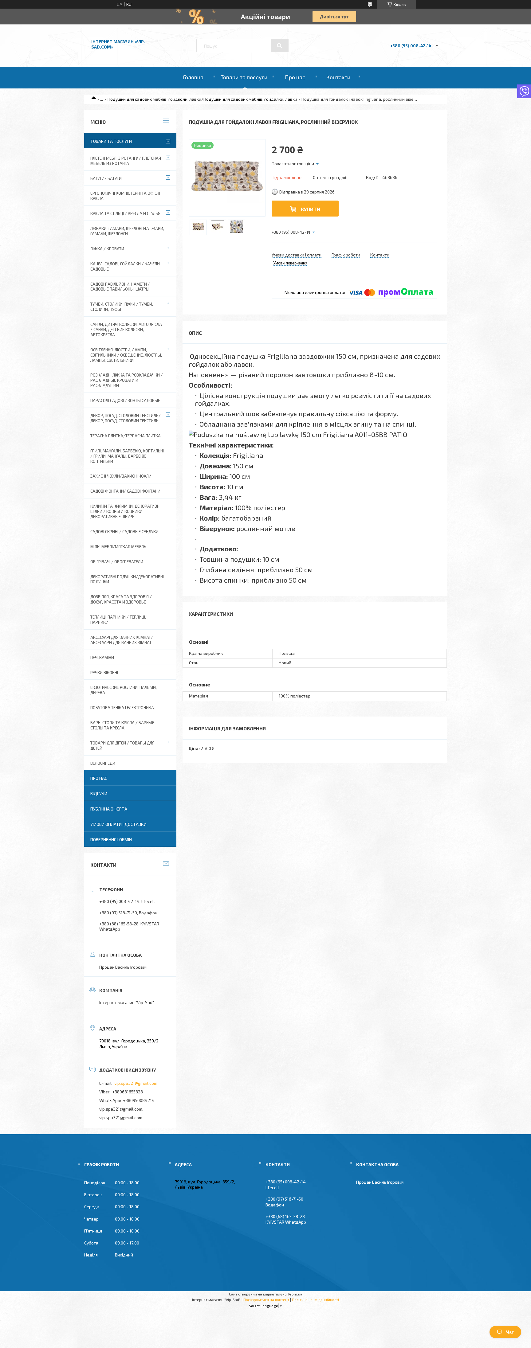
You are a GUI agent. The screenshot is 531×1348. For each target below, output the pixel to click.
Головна (193, 77)
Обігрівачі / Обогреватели (116, 561)
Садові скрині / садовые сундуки (124, 531)
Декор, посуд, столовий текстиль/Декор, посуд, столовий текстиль (125, 418)
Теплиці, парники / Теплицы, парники (119, 620)
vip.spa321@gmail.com (135, 1083)
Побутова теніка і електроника (122, 707)
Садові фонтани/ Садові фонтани (125, 491)
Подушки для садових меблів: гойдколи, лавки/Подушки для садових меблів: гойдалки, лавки (202, 99)
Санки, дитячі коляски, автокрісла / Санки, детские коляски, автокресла (126, 329)
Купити (310, 209)
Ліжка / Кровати (107, 248)
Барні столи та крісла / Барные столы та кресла (122, 725)
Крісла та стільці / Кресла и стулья (125, 213)
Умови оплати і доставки (118, 824)
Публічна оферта (108, 808)
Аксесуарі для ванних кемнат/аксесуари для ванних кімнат (121, 640)
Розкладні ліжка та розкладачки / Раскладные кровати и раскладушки (126, 380)
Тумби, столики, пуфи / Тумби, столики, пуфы (121, 307)
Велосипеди (102, 763)
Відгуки (98, 793)
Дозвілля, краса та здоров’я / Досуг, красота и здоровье (121, 599)
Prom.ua (295, 1294)
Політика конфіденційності (315, 1299)
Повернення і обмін (111, 839)
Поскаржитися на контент (266, 1299)
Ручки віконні (104, 672)
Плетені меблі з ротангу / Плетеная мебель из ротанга (125, 161)
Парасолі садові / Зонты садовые (125, 400)
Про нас (295, 77)
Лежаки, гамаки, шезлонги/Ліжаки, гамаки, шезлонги (127, 231)
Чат (510, 1332)
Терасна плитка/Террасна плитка (125, 435)
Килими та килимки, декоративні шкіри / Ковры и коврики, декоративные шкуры (125, 511)
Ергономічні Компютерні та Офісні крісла (125, 196)
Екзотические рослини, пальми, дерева (123, 690)
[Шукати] (280, 45)
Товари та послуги (244, 77)
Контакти (338, 77)
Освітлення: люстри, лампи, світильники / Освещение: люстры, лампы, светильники (126, 355)
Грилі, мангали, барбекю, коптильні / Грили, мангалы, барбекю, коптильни (127, 456)
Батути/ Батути (106, 178)
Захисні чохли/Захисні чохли (120, 476)
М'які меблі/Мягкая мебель (118, 546)
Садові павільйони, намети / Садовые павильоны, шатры (120, 287)
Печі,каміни (102, 657)
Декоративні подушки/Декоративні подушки (127, 579)
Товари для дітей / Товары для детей (122, 745)
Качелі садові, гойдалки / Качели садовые (125, 266)
